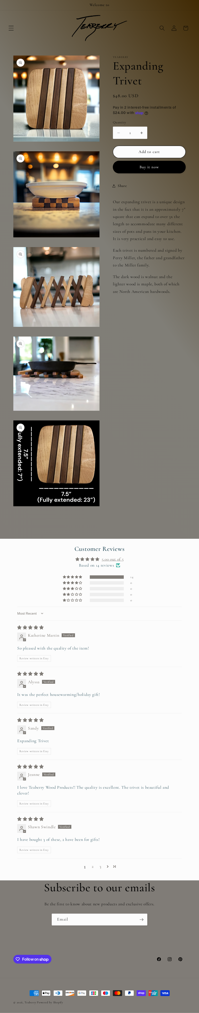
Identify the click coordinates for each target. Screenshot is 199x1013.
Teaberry (30, 1002)
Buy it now (149, 167)
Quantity (119, 122)
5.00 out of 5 (113, 559)
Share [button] (122, 186)
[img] (30, 627)
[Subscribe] (141, 919)
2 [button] (93, 866)
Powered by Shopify (50, 1002)
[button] (11, 28)
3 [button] (100, 866)
